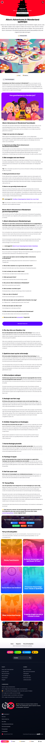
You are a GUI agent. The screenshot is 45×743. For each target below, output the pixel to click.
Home (12, 643)
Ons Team (4, 721)
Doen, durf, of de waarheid (7, 669)
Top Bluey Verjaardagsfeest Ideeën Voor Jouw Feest (26, 199)
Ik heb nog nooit (5, 671)
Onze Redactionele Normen (7, 724)
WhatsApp (17, 525)
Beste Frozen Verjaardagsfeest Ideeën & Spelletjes (25, 246)
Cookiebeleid (4, 731)
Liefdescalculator (27, 679)
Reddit (24, 525)
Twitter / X (31, 522)
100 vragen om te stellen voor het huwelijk (11, 693)
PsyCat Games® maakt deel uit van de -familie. (33, 734)
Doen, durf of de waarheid (29, 671)
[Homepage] (2, 2)
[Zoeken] (43, 2)
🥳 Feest (19, 75)
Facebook (15, 522)
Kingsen (3, 679)
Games (25, 666)
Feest (3, 666)
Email (31, 525)
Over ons (3, 716)
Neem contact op (5, 719)
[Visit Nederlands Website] (8, 705)
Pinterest (23, 522)
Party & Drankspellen (28, 643)
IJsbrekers (5, 684)
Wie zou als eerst (5, 673)
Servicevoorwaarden (6, 726)
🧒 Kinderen (25, 75)
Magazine (18, 643)
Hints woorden (5, 675)
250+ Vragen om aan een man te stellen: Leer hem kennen (14, 688)
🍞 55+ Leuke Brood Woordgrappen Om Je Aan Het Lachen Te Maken (17, 691)
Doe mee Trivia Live (22, 323)
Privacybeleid (4, 729)
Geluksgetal (26, 673)
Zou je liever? (5, 677)
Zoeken (16, 657)
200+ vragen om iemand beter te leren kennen (12, 697)
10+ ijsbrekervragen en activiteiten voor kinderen (12, 695)
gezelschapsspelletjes (8, 513)
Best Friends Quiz (27, 669)
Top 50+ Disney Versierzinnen (8, 686)
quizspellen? (20, 317)
